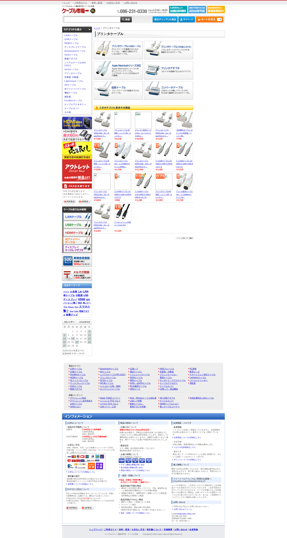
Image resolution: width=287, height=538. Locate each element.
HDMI (81, 299)
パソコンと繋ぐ (70, 303)
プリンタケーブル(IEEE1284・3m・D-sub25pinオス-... (101, 194)
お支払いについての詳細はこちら (81, 472)
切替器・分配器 (167, 372)
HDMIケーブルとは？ (169, 404)
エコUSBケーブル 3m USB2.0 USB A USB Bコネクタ (184, 164)
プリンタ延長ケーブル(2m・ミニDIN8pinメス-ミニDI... (184, 194)
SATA (76, 311)
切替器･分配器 (71, 77)
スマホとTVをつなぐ (109, 404)
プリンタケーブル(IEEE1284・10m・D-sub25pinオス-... (143, 164)
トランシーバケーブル (140, 374)
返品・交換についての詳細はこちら (135, 513)
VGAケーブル (71, 55)
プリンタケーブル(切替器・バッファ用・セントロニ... (122, 133)
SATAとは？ (75, 406)
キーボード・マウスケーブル (173, 380)
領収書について (154, 529)
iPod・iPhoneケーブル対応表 (143, 398)
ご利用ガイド (80, 2)
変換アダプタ (70, 59)
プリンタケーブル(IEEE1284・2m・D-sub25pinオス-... (101, 225)
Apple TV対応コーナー (110, 398)
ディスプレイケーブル (75, 47)
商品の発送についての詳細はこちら (135, 470)
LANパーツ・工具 (108, 406)
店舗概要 (168, 529)
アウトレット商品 (78, 398)
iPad (71, 311)
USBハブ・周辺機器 (169, 389)
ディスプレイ (70, 299)
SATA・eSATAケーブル (140, 383)
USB (86, 295)
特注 (80, 303)
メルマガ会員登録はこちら (185, 447)
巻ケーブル (69, 295)
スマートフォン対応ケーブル (203, 374)
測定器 (67, 97)
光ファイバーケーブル (75, 89)
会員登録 (193, 529)
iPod (76, 307)
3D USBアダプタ (167, 398)
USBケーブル (71, 39)
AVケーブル (70, 85)
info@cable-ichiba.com (186, 514)
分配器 (79, 295)
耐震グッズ (72, 314)
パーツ (66, 292)
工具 (80, 292)
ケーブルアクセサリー (75, 104)
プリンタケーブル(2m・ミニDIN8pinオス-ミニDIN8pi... (122, 164)
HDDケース (135, 389)
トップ (66, 2)
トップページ (95, 529)
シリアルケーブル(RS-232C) (75, 64)
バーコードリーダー (199, 380)
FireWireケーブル (73, 100)
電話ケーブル (70, 93)
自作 (88, 299)
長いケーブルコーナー (170, 406)
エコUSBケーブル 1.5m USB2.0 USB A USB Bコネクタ (143, 194)
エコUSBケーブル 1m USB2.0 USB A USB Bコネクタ (122, 194)
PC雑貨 (193, 369)
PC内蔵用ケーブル (138, 386)
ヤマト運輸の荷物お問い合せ (132, 465)
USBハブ (134, 369)
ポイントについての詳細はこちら (187, 460)
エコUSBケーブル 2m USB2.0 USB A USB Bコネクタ (163, 164)
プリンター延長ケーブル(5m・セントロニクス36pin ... (143, 133)
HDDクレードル (167, 369)
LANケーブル (71, 35)
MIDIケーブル (136, 380)
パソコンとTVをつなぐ (110, 401)
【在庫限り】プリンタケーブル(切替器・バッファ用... (184, 133)
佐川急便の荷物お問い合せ (132, 468)
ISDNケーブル (136, 377)
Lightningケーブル (73, 81)
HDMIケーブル (71, 43)
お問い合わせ (130, 2)
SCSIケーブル (71, 69)
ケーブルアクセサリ (169, 383)
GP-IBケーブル (106, 383)
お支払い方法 (113, 2)
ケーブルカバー (72, 108)
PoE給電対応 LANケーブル (202, 398)
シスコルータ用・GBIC (110, 386)
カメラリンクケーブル (110, 389)
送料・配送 (97, 2)
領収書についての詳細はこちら (80, 484)
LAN (85, 291)
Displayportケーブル (75, 51)
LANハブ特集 (136, 401)
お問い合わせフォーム (183, 509)
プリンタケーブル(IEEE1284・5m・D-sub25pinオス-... (101, 133)
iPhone (71, 307)
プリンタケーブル (73, 73)
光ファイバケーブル (79, 380)
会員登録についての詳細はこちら (187, 437)
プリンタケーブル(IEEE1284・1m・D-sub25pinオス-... (163, 133)
